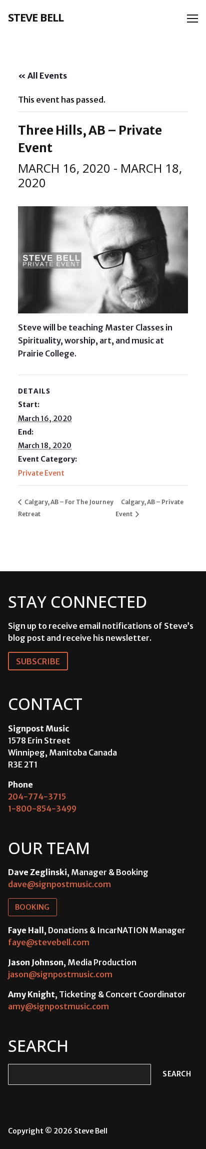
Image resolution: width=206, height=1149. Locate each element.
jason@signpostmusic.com (60, 974)
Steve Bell (36, 17)
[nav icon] (192, 18)
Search (176, 1074)
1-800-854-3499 (42, 809)
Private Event (41, 473)
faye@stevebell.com (49, 942)
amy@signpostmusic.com (58, 1006)
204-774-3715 (37, 797)
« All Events (42, 76)
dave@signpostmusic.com (59, 884)
